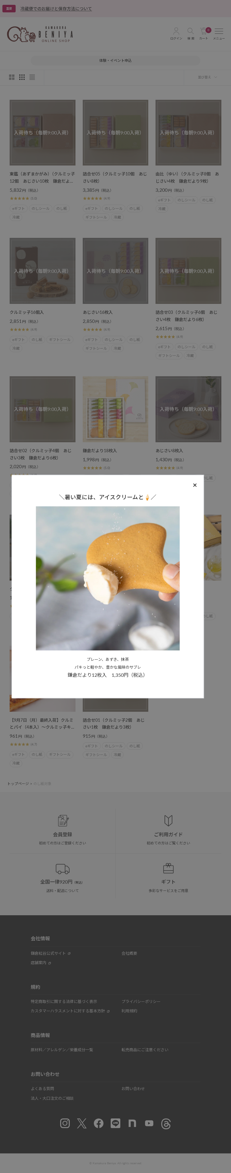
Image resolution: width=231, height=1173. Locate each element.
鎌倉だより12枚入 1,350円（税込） (108, 674)
